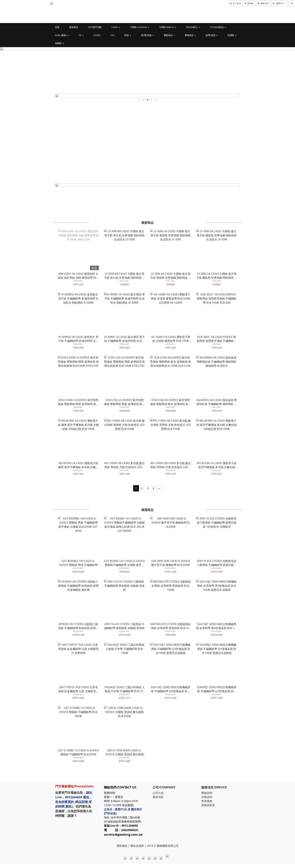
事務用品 (189, 35)
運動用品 (168, 35)
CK (80, 35)
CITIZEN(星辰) (217, 27)
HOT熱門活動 (95, 27)
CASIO (114, 27)
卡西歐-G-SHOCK (138, 27)
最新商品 (73, 27)
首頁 (57, 27)
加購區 (58, 43)
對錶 (126, 35)
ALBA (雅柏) (61, 35)
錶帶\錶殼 (211, 35)
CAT (113, 35)
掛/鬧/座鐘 (146, 35)
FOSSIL (97, 35)
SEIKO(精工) (192, 27)
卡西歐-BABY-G (166, 27)
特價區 (231, 35)
